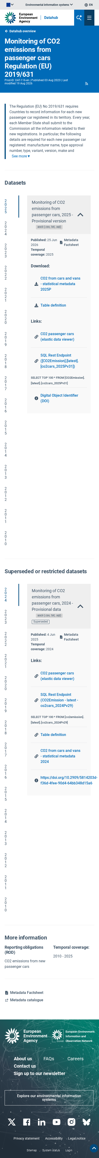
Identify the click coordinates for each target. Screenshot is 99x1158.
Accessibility (54, 1138)
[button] (86, 83)
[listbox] (49, 5)
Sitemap (32, 1150)
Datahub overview (22, 31)
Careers (75, 1058)
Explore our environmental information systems (49, 1098)
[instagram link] (72, 1122)
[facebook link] (27, 1122)
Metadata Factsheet (71, 242)
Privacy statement (27, 1138)
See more (19, 156)
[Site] (21, 18)
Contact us (25, 1066)
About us (23, 1058)
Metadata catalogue (26, 1000)
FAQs (49, 1058)
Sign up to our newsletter (39, 1073)
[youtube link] (57, 1122)
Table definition (53, 305)
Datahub (51, 18)
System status (51, 1150)
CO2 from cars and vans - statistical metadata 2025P (60, 284)
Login (68, 1150)
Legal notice (76, 1138)
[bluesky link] (87, 1122)
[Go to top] (94, 1148)
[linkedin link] (42, 1122)
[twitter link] (12, 1122)
